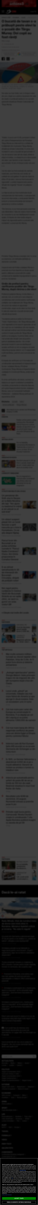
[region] (19, 1181)
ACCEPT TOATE (19, 1198)
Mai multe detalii (23, 1170)
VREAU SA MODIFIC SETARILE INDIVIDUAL (19, 1202)
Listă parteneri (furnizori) (7, 1194)
